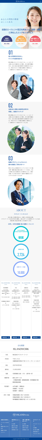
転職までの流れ (4, 430)
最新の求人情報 (15, 425)
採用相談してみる (15, 429)
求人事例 (13, 423)
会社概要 (35, 427)
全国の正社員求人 (5, 419)
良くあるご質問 (36, 429)
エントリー (3, 432)
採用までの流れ (15, 427)
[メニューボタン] (40, 1)
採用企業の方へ (36, 431)
